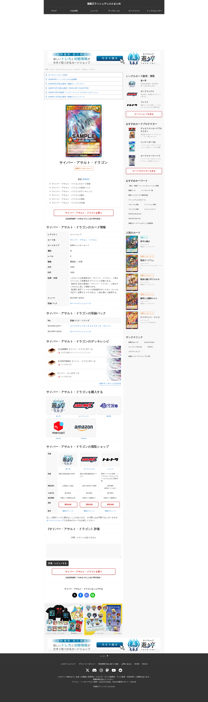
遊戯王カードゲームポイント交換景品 (140, 223)
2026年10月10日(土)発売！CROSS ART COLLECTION (68, 88)
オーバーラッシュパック (80, 303)
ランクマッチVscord (135, 347)
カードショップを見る (144, 114)
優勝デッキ (132, 190)
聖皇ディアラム (147, 260)
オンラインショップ (55, 520)
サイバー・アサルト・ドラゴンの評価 (68, 202)
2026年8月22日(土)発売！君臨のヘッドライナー (66, 84)
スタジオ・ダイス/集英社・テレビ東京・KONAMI (115, 677)
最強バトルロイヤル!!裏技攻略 (138, 195)
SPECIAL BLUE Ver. (135, 214)
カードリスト (134, 10)
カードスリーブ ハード (150, 155)
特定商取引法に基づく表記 (108, 664)
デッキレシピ (114, 10)
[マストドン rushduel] (107, 670)
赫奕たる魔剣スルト (149, 298)
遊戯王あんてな (133, 342)
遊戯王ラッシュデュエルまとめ (104, 3)
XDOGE (150, 347)
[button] (85, 179)
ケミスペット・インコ (150, 317)
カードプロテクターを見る (144, 171)
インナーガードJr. (148, 142)
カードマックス (147, 91)
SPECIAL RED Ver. (134, 218)
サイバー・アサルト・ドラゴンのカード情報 (71, 183)
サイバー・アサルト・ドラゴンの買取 (68, 199)
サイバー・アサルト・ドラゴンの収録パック (71, 187)
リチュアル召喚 (133, 209)
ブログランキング (134, 352)
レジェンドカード (150, 209)
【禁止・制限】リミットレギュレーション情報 (143, 186)
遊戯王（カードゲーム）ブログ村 (139, 356)
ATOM (136, 664)
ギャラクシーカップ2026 (57, 75)
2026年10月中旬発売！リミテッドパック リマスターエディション (73, 92)
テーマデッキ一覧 (147, 190)
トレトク (144, 102)
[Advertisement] (104, 32)
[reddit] (120, 670)
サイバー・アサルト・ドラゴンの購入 (68, 195)
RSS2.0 (145, 664)
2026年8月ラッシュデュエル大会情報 (62, 79)
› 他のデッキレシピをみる (110, 383)
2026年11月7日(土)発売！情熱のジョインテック (66, 97)
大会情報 (74, 10)
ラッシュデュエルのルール (137, 200)
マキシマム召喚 (133, 204)
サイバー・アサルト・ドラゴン (83, 240)
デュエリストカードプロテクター (151, 130)
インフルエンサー (154, 10)
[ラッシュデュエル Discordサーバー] (94, 670)
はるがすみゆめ (149, 342)
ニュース (94, 10)
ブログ (54, 10)
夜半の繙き (145, 241)
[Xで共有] (74, 595)
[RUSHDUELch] (114, 670)
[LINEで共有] (92, 595)
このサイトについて (68, 664)
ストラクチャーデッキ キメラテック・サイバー (90, 326)
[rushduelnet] (101, 670)
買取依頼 (68, 504)
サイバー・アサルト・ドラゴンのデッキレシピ (72, 191)
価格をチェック (67, 511)
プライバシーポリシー (87, 664)
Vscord (133, 682)
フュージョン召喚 (150, 204)
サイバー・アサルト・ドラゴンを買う (83, 212)
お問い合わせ (126, 664)
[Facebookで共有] (80, 595)
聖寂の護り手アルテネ (150, 279)
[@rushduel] (87, 670)
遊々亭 (143, 80)
